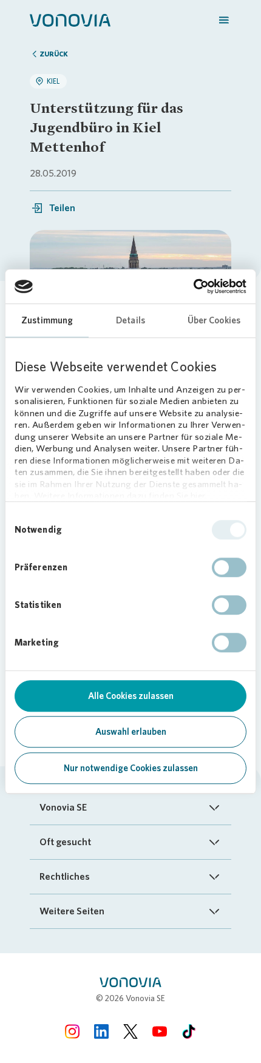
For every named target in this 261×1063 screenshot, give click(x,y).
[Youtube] (159, 1031)
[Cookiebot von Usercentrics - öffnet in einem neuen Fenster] (193, 286)
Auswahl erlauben (130, 731)
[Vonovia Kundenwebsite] (70, 19)
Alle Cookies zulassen (131, 695)
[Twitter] (130, 1031)
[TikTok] (188, 1031)
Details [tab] (130, 320)
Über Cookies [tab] (214, 320)
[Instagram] (72, 1031)
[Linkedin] (101, 1031)
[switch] (229, 567)
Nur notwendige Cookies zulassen (131, 768)
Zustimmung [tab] (47, 320)
